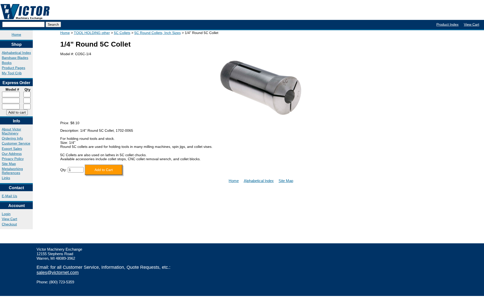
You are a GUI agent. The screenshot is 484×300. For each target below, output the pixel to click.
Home (16, 34)
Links (6, 178)
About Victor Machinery (11, 131)
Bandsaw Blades (15, 58)
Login (6, 214)
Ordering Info (12, 138)
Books (7, 63)
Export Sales (12, 149)
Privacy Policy (13, 159)
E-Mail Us (9, 196)
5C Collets (122, 33)
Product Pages (13, 68)
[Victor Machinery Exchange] (25, 12)
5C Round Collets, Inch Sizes (157, 33)
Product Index (447, 24)
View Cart (471, 24)
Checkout (9, 224)
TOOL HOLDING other (92, 33)
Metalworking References (12, 171)
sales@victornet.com (58, 272)
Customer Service (16, 143)
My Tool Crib (12, 73)
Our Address (12, 154)
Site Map (9, 164)
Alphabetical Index (16, 53)
